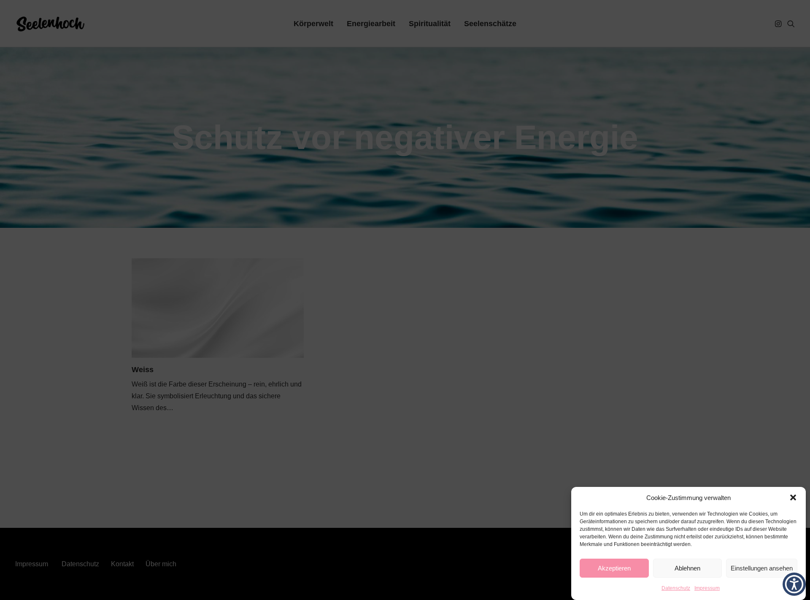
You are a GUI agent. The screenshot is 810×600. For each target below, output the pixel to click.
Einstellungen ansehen (762, 568)
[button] (793, 497)
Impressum (707, 588)
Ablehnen (687, 568)
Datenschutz (676, 588)
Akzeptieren (614, 568)
